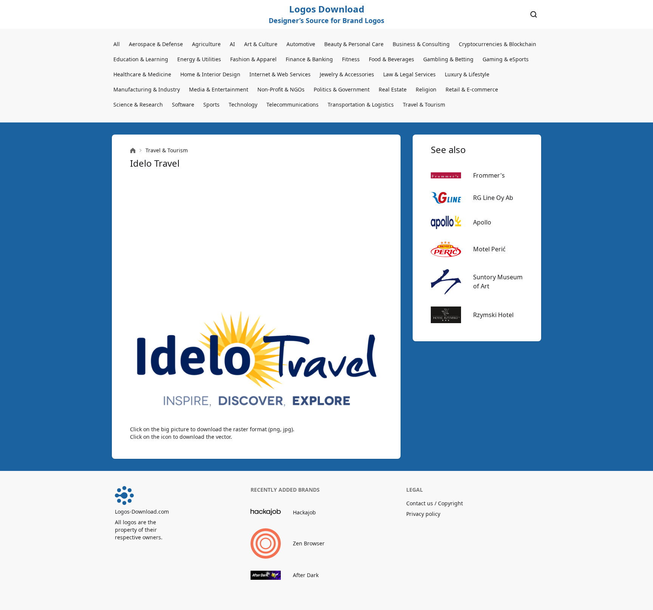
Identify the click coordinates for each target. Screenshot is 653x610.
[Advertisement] (256, 240)
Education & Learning (140, 59)
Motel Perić (489, 249)
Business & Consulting (421, 44)
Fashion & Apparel (253, 59)
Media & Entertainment (218, 89)
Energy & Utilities (199, 59)
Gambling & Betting (448, 59)
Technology (243, 104)
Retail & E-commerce (472, 89)
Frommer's (489, 175)
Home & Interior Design (210, 74)
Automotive (300, 44)
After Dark (306, 575)
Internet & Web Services (280, 74)
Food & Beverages (391, 59)
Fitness (351, 59)
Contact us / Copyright (434, 503)
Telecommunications (292, 104)
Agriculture (206, 44)
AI (232, 44)
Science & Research (138, 104)
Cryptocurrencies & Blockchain (497, 44)
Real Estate (393, 89)
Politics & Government (342, 89)
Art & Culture (260, 44)
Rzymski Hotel (493, 315)
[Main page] (133, 150)
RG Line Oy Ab (493, 198)
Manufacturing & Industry (146, 89)
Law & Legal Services (409, 74)
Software (183, 104)
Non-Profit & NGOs (281, 89)
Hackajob (304, 512)
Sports (211, 104)
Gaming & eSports (506, 59)
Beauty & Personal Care (354, 44)
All (116, 44)
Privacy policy (423, 513)
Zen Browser (309, 543)
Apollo (482, 222)
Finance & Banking (309, 59)
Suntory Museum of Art (498, 281)
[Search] (533, 14)
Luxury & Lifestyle (467, 74)
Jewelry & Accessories (347, 74)
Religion (426, 89)
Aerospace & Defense (156, 44)
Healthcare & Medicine (142, 74)
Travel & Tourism (424, 104)
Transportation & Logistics (361, 104)
